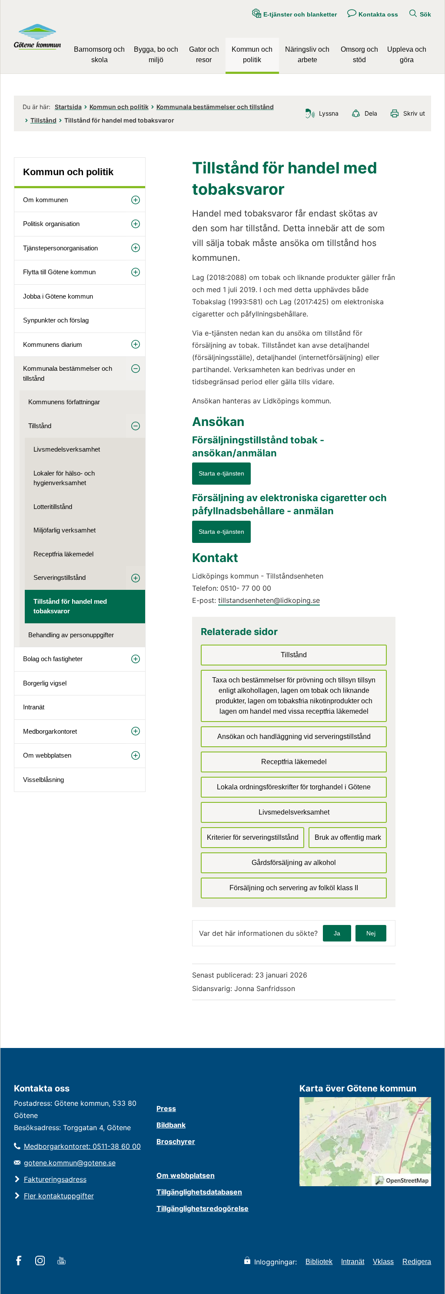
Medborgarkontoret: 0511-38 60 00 (82, 1146)
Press (166, 1108)
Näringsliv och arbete (307, 54)
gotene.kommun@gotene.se (70, 1162)
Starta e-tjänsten (221, 473)
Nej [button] (370, 933)
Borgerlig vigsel (44, 683)
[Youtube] (62, 1261)
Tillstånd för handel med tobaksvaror (70, 606)
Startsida (68, 106)
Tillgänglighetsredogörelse (202, 1208)
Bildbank (171, 1125)
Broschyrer (175, 1141)
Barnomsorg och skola (99, 54)
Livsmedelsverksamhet (66, 449)
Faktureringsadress (55, 1179)
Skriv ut (414, 113)
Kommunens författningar (64, 402)
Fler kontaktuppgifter (59, 1195)
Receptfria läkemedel (63, 554)
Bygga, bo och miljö (156, 54)
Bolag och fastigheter (53, 658)
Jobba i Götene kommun (58, 296)
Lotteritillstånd (52, 506)
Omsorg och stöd (359, 54)
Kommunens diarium (52, 344)
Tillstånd (43, 120)
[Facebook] (20, 1261)
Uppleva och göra (406, 54)
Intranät (33, 707)
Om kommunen (45, 199)
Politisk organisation (51, 223)
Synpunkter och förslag (56, 320)
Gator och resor (204, 54)
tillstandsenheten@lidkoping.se (269, 600)
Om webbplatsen (47, 755)
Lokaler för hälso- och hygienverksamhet (64, 478)
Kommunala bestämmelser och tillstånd (215, 106)
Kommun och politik (252, 54)
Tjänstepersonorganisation (60, 248)
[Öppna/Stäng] (135, 200)
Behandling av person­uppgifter (71, 635)
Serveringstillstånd (59, 577)
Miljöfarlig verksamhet (64, 530)
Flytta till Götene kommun (59, 272)
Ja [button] (337, 933)
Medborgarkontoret (50, 731)
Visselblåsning (43, 779)
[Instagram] (41, 1261)
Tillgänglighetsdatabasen (199, 1192)
